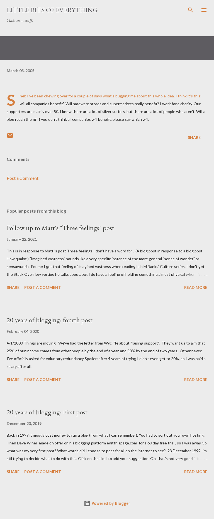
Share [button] (194, 137)
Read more (195, 287)
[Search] (190, 10)
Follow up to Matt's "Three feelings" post (60, 227)
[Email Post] (10, 137)
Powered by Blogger (110, 503)
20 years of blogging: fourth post (50, 320)
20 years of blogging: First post (47, 412)
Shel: (23, 96)
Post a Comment (22, 178)
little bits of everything (52, 10)
